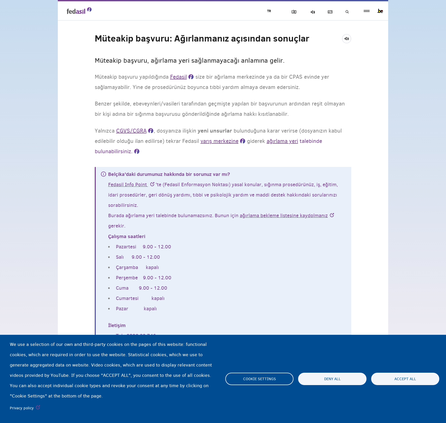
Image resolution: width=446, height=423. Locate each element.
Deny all (332, 378)
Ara (347, 12)
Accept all (405, 378)
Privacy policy (22, 408)
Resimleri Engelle (293, 12)
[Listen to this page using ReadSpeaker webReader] (348, 38)
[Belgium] (380, 11)
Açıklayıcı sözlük (329, 12)
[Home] (79, 10)
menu (367, 11)
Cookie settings (259, 378)
